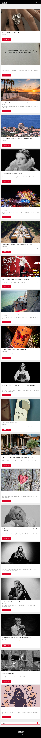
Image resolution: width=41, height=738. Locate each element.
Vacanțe (3, 104)
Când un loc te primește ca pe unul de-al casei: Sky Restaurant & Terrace (20, 451)
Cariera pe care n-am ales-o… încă (20, 415)
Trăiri (3, 68)
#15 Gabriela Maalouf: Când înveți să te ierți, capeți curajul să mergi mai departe (20, 559)
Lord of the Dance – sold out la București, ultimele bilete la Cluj (20, 272)
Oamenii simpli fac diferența (20, 667)
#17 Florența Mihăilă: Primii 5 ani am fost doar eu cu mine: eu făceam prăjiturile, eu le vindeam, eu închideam (20, 379)
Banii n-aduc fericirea (20, 486)
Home (2, 6)
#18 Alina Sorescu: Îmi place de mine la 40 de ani (20, 166)
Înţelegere (20, 60)
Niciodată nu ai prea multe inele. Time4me (20, 25)
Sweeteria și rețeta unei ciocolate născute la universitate (20, 343)
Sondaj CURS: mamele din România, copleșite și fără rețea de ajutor (20, 702)
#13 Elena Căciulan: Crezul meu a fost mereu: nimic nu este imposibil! (20, 631)
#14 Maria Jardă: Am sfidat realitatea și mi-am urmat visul (20, 595)
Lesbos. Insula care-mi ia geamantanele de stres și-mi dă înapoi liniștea (20, 131)
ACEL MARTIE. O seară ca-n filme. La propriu (20, 307)
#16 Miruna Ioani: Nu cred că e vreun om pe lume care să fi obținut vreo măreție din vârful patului (20, 523)
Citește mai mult (6, 39)
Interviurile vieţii (5, 175)
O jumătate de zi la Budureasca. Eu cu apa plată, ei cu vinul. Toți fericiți (20, 237)
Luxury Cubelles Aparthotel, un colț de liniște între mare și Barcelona (20, 96)
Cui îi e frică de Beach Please (20, 202)
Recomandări (4, 34)
